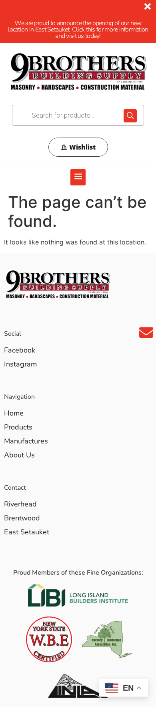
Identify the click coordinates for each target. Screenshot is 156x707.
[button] (78, 177)
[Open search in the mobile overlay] (78, 115)
